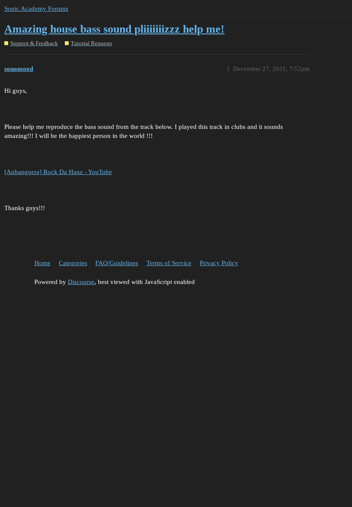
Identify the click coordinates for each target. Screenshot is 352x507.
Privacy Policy (219, 263)
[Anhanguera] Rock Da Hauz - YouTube (58, 171)
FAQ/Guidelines (116, 263)
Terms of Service (168, 263)
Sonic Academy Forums (36, 8)
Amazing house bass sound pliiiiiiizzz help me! (114, 29)
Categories (73, 263)
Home (42, 263)
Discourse (81, 281)
